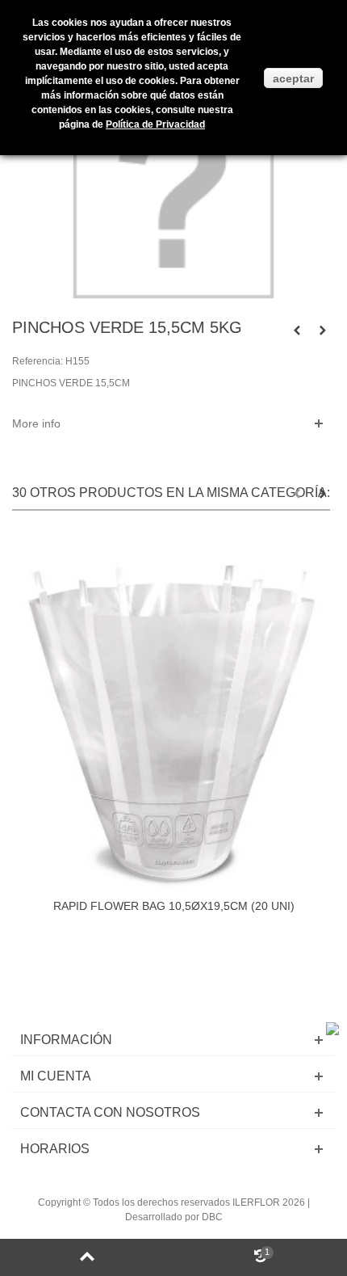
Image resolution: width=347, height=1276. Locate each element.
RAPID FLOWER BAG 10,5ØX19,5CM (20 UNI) (174, 905)
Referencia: (37, 361)
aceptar (293, 78)
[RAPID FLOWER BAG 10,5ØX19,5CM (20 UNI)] (173, 712)
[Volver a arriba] (87, 1257)
